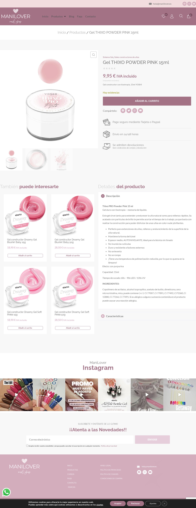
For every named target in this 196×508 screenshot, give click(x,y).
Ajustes (153, 503)
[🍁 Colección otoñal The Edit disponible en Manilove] (16, 394)
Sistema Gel (108, 57)
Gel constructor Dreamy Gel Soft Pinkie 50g (72, 313)
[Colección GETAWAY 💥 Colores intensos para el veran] (179, 394)
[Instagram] (189, 4)
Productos (77, 32)
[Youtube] (194, 4)
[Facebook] (185, 4)
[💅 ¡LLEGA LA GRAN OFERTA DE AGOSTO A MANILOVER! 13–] (81, 394)
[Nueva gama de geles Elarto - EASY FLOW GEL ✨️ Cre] (147, 394)
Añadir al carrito (147, 101)
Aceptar (117, 503)
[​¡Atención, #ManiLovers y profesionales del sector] (114, 394)
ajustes (99, 505)
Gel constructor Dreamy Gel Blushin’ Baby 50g (69, 241)
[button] (59, 16)
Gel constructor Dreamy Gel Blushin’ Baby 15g (22, 241)
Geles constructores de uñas (126, 57)
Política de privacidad (109, 446)
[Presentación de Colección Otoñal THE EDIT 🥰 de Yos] (49, 394)
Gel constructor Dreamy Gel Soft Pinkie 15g (24, 313)
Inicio (62, 32)
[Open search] (181, 16)
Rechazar (135, 503)
